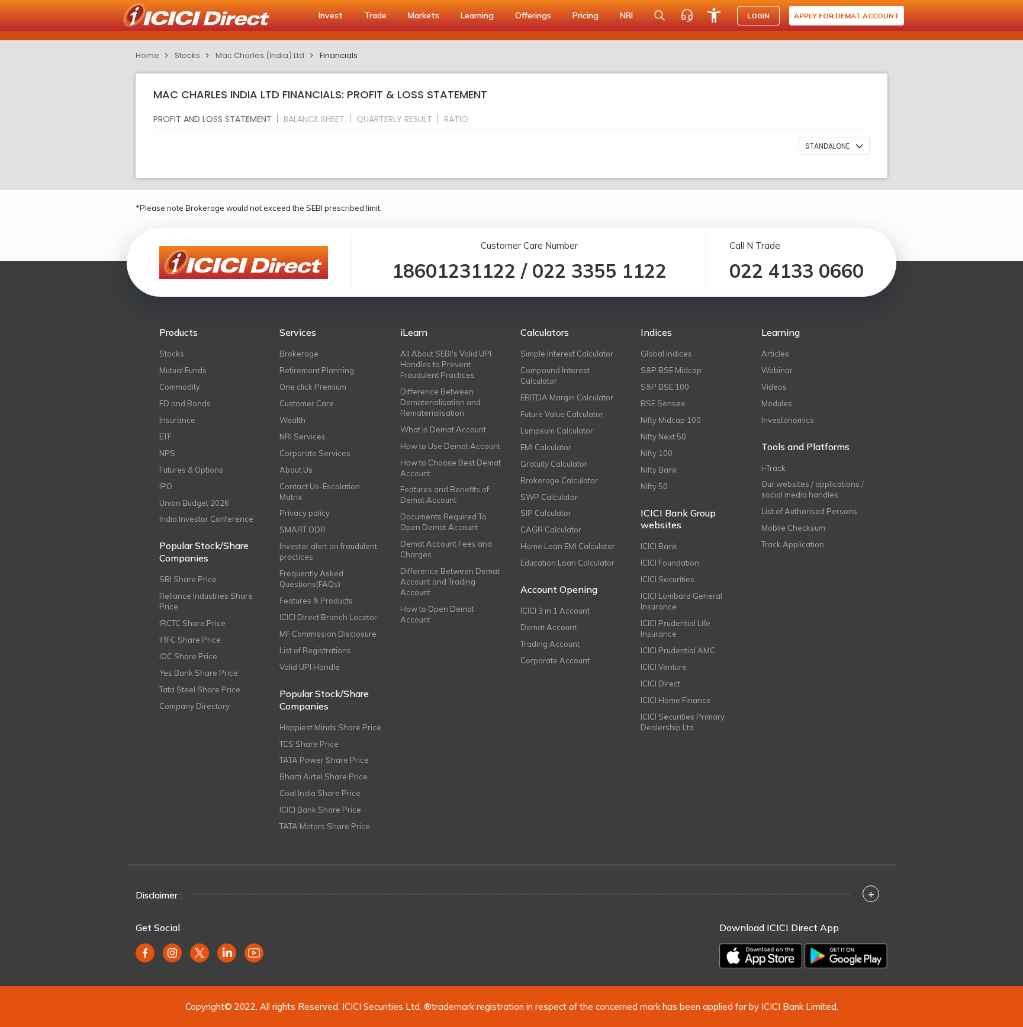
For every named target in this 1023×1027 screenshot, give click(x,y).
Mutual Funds (183, 370)
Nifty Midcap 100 (671, 420)
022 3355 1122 (599, 271)
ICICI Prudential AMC (678, 650)
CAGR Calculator (550, 529)
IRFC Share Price (190, 639)
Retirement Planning (316, 370)
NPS (167, 453)
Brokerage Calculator (559, 480)
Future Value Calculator (561, 414)
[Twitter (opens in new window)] (199, 952)
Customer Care (306, 403)
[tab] (217, 119)
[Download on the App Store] (760, 955)
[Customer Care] (687, 15)
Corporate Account (555, 660)
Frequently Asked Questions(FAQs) (311, 579)
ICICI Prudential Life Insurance (675, 628)
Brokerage (299, 353)
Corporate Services (314, 453)
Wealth (292, 420)
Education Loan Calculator (567, 562)
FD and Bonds (185, 403)
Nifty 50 (654, 486)
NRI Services (302, 436)
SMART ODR (302, 529)
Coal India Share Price (320, 793)
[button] (834, 146)
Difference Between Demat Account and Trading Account (450, 581)
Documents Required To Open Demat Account (443, 522)
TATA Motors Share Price (324, 826)
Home (147, 55)
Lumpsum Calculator (556, 430)
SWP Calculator (549, 497)
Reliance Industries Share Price (206, 601)
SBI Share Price (188, 579)
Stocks (187, 55)
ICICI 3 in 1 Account (555, 610)
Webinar (777, 370)
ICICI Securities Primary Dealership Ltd (683, 722)
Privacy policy (304, 513)
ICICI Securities (667, 579)
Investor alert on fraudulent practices (328, 551)
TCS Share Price (309, 744)
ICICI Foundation (670, 562)
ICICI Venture (664, 667)
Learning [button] (477, 15)
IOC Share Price (188, 656)
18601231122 (454, 271)
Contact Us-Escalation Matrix (319, 492)
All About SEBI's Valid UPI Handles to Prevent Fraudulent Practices (445, 364)
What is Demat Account (443, 429)
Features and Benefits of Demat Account (444, 494)
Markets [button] (423, 15)
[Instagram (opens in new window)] (172, 952)
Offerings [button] (533, 15)
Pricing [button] (585, 15)
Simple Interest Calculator (566, 353)
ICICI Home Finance (676, 700)
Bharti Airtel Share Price (323, 776)
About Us (296, 469)
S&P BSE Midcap (671, 370)
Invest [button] (331, 15)
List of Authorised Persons (809, 511)
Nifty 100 (657, 453)
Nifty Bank (659, 469)
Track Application (792, 544)
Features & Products (316, 600)
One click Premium (312, 386)
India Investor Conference (206, 519)
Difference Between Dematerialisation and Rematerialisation (440, 402)
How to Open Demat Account (437, 614)
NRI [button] (626, 15)
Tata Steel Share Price (199, 689)
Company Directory (194, 706)
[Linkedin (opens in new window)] (226, 952)
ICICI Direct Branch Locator (328, 617)
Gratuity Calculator (553, 463)
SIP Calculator (545, 513)
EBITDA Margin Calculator (566, 397)
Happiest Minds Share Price (330, 727)
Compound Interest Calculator (555, 375)
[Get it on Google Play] (846, 955)
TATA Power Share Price (324, 760)
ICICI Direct (660, 683)
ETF (165, 436)
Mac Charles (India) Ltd (259, 55)
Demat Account (548, 627)
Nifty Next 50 (663, 436)
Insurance (177, 420)
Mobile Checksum (793, 527)
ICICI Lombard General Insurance (681, 601)
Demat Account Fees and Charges (446, 549)
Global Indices (666, 353)
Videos (774, 386)
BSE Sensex (663, 403)
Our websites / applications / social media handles (812, 489)
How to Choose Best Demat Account (450, 468)
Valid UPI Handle (309, 667)
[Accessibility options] (714, 15)
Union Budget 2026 (194, 503)
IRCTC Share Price (192, 623)
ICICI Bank (659, 546)
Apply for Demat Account (846, 15)
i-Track (773, 468)
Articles (775, 353)
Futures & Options (191, 469)
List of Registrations (315, 650)
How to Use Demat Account (450, 446)
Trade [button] (375, 15)
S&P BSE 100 (665, 386)
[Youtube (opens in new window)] (254, 952)
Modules (776, 403)
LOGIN (758, 15)
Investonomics (787, 420)
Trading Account (550, 644)
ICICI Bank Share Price (320, 809)
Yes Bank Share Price (198, 673)
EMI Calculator (545, 447)
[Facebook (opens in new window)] (145, 952)
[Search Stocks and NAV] (659, 15)
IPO (165, 486)
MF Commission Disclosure (328, 633)
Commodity (179, 386)
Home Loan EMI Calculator (567, 546)
